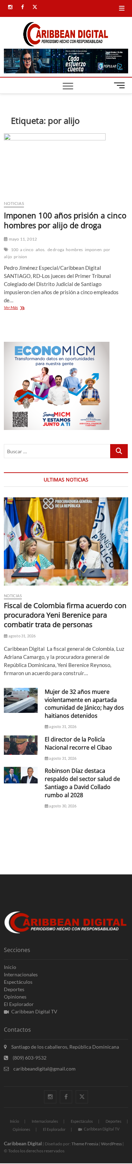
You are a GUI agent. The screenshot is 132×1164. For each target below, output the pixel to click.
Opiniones (15, 997)
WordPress (111, 1143)
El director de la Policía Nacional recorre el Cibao (78, 743)
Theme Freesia (84, 1143)
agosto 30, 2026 (62, 806)
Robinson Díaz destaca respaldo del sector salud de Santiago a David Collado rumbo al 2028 (82, 783)
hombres (74, 249)
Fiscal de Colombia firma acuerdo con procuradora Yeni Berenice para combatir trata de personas (65, 615)
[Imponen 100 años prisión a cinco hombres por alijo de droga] (66, 164)
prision (20, 256)
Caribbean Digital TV (34, 1011)
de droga (56, 249)
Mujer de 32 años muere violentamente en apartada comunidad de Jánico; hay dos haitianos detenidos (84, 704)
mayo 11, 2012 (22, 239)
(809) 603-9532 (29, 1058)
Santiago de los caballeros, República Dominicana (64, 1047)
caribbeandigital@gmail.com (44, 1069)
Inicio (10, 967)
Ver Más (18, 308)
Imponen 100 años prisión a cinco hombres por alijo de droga (65, 220)
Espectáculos (18, 982)
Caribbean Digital (23, 1143)
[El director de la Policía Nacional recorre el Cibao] (21, 745)
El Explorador (19, 1004)
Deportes (14, 989)
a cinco (26, 249)
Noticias (14, 203)
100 (15, 249)
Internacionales (21, 974)
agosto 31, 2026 (21, 635)
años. (41, 249)
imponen (93, 249)
